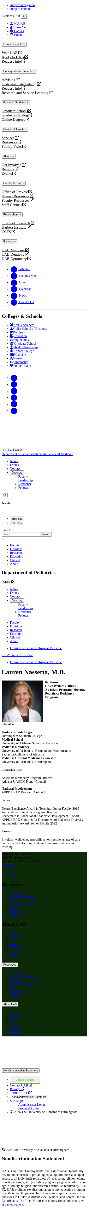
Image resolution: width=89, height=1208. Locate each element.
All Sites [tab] (17, 523)
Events (7, 173)
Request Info (11, 61)
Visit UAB (10, 53)
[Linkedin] (14, 410)
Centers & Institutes (23, 897)
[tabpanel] (44, 533)
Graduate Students (15, 102)
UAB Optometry (14, 259)
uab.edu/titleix (14, 1204)
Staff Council (12, 205)
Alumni (7, 156)
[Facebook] (14, 377)
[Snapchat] (14, 404)
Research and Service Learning (25, 93)
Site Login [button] (17, 1101)
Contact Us (9, 865)
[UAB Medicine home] (44, 446)
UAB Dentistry (13, 254)
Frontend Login (28, 1108)
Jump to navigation (22, 5)
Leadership (25, 480)
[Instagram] (14, 391)
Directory (17, 472)
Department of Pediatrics (18, 454)
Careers (15, 951)
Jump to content (20, 9)
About (14, 908)
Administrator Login (31, 1104)
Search (6, 530)
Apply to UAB (13, 57)
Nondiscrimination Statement (20, 1070)
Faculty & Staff (12, 183)
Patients (8, 241)
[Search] (5, 495)
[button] (44, 655)
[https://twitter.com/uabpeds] (11, 872)
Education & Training (24, 904)
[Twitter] (14, 384)
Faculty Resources (15, 200)
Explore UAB (11, 450)
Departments (18, 893)
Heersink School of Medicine (54, 454)
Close (7, 581)
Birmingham (18, 911)
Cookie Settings (25, 1079)
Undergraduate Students (18, 71)
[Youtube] (14, 397)
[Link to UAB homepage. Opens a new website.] (44, 1066)
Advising (8, 80)
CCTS (7, 232)
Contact (15, 468)
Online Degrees (13, 119)
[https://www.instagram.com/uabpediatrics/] (11, 875)
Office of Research (16, 223)
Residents (24, 484)
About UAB (10, 1004)
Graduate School (14, 111)
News (14, 461)
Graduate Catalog (15, 115)
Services (8, 138)
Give (13, 940)
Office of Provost (15, 192)
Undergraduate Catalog (19, 84)
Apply (14, 933)
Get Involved (11, 165)
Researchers (11, 214)
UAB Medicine (13, 250)
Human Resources (15, 196)
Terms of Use (21, 1093)
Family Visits (12, 146)
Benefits (8, 169)
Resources (9, 142)
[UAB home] (44, 424)
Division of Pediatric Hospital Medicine (36, 648)
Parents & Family (14, 129)
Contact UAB (21, 1085)
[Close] (24, 16)
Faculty (23, 476)
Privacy (17, 1089)
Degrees (15, 936)
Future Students (13, 44)
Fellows (23, 487)
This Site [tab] (17, 518)
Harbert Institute (14, 227)
